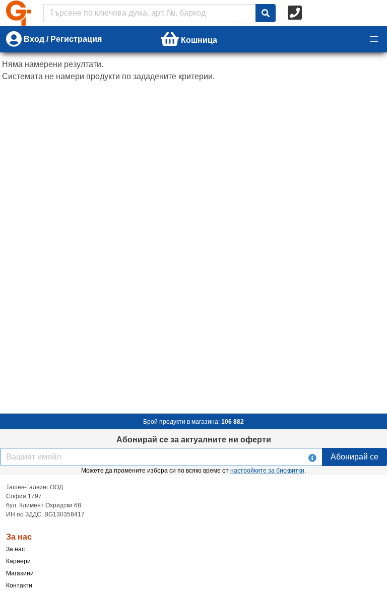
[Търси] (265, 13)
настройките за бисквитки (267, 470)
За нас (15, 549)
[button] (374, 39)
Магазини (20, 573)
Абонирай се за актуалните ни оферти (193, 439)
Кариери (18, 561)
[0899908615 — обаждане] (296, 13)
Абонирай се (354, 456)
